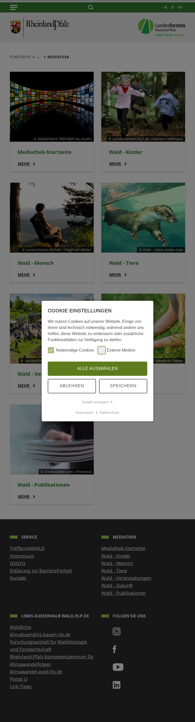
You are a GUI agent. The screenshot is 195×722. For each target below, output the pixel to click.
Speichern (123, 386)
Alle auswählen (97, 368)
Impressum (85, 412)
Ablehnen (72, 386)
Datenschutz (109, 412)
